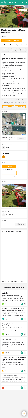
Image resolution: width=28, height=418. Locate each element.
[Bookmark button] (25, 304)
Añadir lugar (9, 166)
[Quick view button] (22, 304)
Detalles (4, 45)
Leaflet (24, 134)
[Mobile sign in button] (23, 2)
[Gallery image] (14, 195)
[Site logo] (10, 2)
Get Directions (21, 138)
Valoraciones (13, 45)
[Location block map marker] (12, 123)
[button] (14, 124)
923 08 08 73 (9, 215)
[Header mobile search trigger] (26, 2)
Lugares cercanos (9, 173)
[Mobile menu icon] (2, 2)
